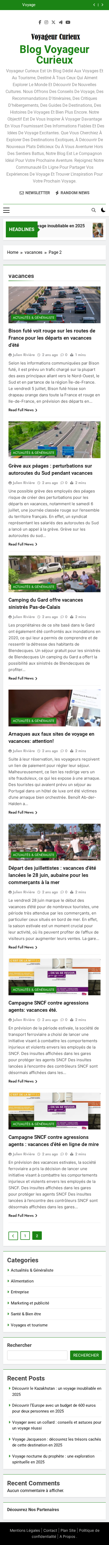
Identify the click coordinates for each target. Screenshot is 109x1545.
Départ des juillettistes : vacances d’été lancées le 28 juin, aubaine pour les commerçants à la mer (52, 875)
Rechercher (19, 1345)
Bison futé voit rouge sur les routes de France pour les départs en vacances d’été (51, 338)
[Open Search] (94, 210)
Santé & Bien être (26, 1314)
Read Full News (21, 409)
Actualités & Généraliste (33, 317)
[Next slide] (102, 5)
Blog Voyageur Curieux (54, 54)
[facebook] (40, 22)
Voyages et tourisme (29, 1325)
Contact (50, 1530)
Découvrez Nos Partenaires (33, 1509)
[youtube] (68, 22)
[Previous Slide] (94, 5)
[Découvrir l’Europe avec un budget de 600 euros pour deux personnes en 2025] (97, 233)
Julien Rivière (24, 354)
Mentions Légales (25, 1530)
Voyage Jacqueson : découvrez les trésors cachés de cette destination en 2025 (52, 5)
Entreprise (20, 1292)
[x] (53, 22)
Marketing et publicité (30, 1303)
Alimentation (22, 1281)
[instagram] (46, 22)
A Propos (67, 1536)
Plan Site (68, 1530)
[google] (60, 22)
